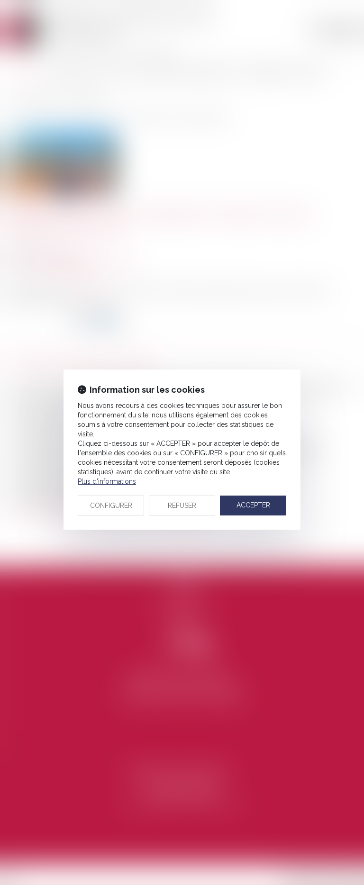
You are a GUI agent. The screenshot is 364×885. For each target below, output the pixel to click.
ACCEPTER (253, 505)
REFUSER (182, 505)
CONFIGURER (111, 505)
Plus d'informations (107, 481)
